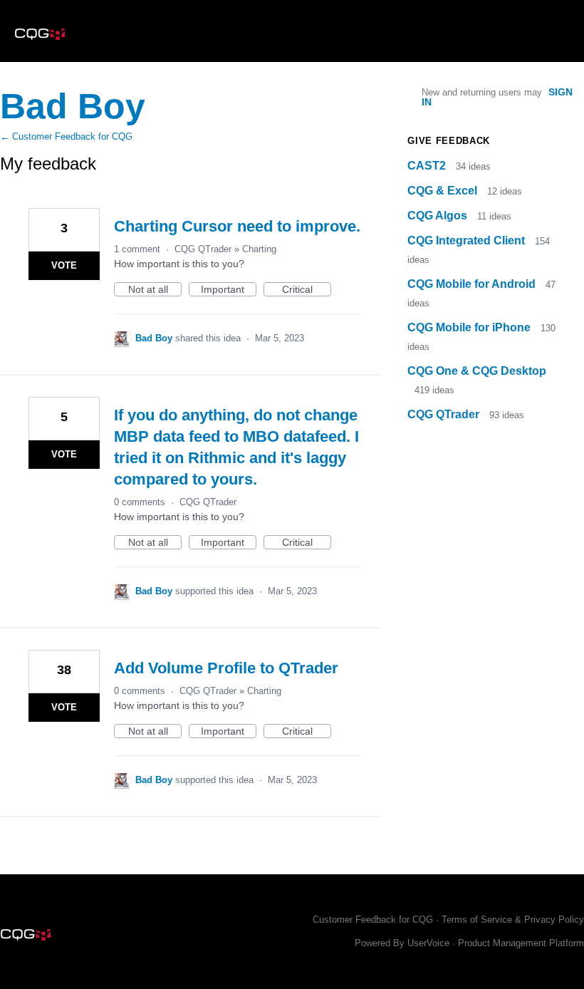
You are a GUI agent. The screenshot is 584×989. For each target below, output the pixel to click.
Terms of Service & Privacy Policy (513, 919)
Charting (259, 249)
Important (228, 290)
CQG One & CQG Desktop (476, 371)
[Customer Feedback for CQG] (40, 31)
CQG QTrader (202, 249)
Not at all (155, 290)
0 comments (139, 502)
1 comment (137, 249)
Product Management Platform (521, 943)
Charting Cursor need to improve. (237, 226)
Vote (64, 265)
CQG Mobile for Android (472, 284)
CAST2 (428, 166)
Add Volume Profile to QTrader (226, 668)
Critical (306, 290)
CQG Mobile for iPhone (470, 327)
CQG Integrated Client (467, 240)
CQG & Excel (443, 191)
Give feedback (448, 140)
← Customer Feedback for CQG (66, 136)
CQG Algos (438, 215)
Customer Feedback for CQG (373, 919)
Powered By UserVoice (403, 943)
